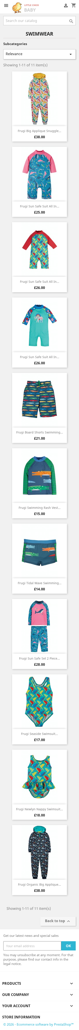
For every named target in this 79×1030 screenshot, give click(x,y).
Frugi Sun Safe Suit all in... (39, 206)
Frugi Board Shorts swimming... (39, 432)
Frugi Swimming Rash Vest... (40, 508)
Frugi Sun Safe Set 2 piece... (39, 658)
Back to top (58, 921)
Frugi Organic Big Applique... (39, 884)
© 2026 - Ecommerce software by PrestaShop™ (38, 1024)
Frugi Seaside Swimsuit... (39, 734)
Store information (21, 1017)
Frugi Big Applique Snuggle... (39, 131)
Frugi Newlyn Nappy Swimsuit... (39, 809)
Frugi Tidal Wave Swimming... (39, 583)
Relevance (39, 54)
